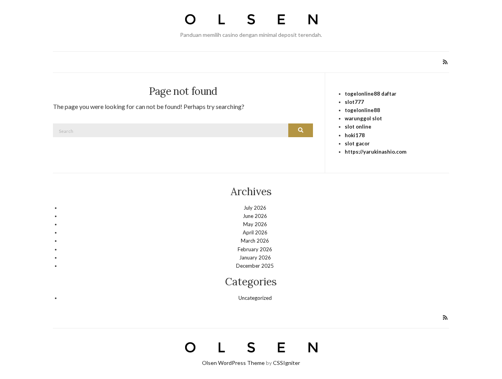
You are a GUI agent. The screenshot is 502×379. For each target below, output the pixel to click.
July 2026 (255, 208)
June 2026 (255, 216)
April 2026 (255, 232)
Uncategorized (255, 298)
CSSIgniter (286, 362)
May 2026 (255, 224)
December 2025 (255, 266)
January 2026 (255, 257)
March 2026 (255, 241)
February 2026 (255, 249)
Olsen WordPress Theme (233, 362)
